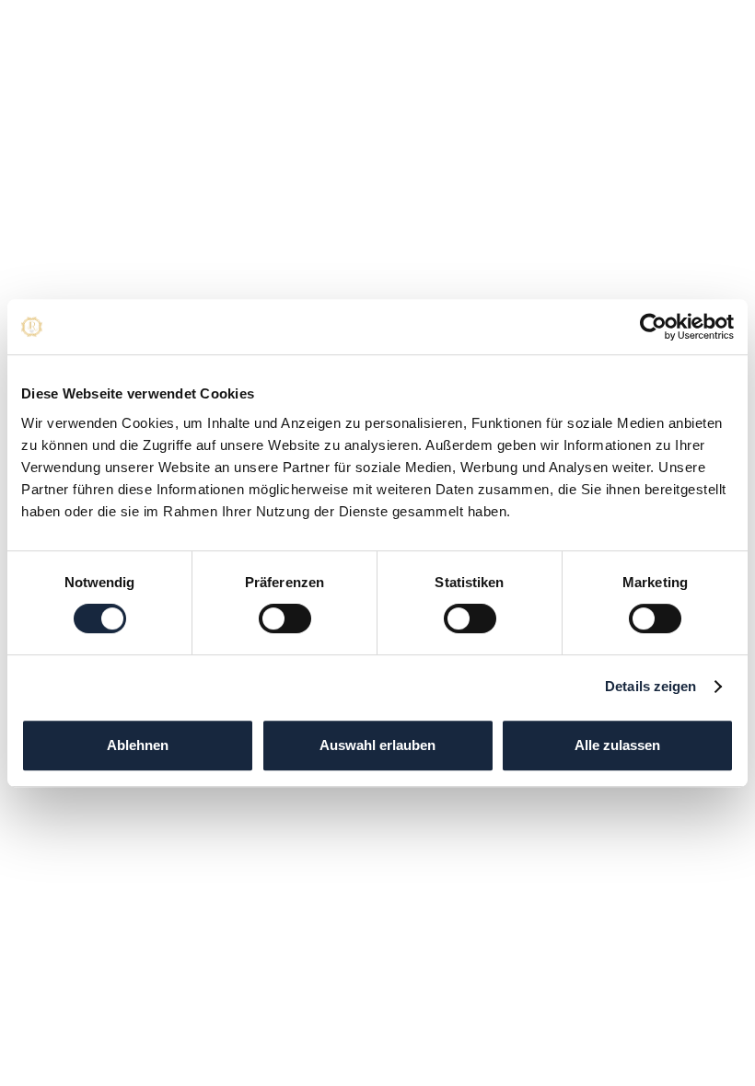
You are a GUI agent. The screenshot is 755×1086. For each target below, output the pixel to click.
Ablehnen (137, 745)
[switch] (285, 618)
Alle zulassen (617, 745)
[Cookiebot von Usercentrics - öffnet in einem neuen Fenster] (653, 327)
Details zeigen (650, 686)
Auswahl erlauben (377, 745)
